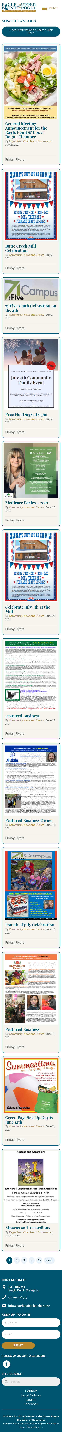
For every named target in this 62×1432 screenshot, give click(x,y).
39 (39, 1260)
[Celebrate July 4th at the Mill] (31, 582)
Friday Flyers (14, 159)
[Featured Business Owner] (31, 793)
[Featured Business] (31, 689)
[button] (31, 31)
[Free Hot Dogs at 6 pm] (31, 387)
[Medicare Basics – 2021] (31, 483)
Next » (49, 1260)
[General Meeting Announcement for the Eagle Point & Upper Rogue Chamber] (31, 104)
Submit (18, 1345)
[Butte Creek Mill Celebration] (31, 221)
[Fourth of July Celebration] (31, 897)
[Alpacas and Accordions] (31, 1200)
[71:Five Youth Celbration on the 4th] (31, 305)
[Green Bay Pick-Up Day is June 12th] (31, 1100)
